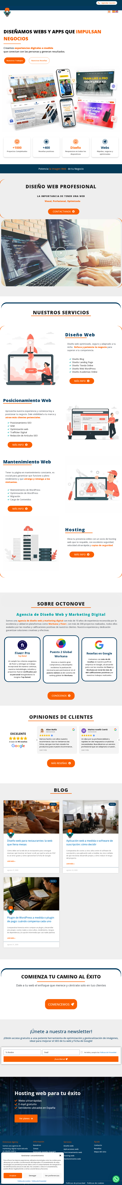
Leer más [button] (43, 750)
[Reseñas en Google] (99, 645)
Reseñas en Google (99, 653)
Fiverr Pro (22, 654)
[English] (116, 11)
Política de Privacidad (39, 1181)
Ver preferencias (52, 1175)
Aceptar (12, 1175)
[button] (60, 1155)
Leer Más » (11, 861)
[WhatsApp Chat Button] (116, 1179)
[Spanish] (113, 11)
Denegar (32, 1175)
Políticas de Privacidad (108, 1052)
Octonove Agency (10, 1142)
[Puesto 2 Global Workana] (61, 643)
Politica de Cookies (24, 1181)
